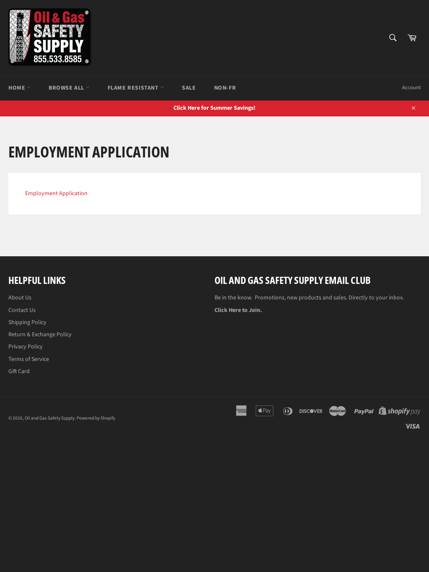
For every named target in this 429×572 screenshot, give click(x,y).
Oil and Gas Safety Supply (50, 418)
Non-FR (225, 88)
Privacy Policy (25, 347)
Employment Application (56, 193)
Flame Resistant (134, 88)
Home (17, 88)
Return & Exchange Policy (40, 334)
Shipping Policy (27, 322)
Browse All (67, 88)
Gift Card (19, 371)
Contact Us (22, 310)
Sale (189, 88)
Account (411, 87)
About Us (19, 298)
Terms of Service (28, 359)
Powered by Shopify (96, 418)
